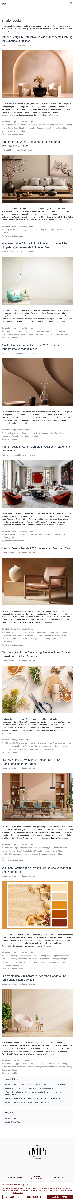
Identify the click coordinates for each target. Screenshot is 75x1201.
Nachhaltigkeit (14, 851)
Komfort (5, 851)
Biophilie (8, 632)
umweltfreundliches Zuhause (55, 746)
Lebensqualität (30, 128)
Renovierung (31, 854)
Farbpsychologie (34, 959)
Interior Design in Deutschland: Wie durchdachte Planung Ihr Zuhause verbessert (36, 1085)
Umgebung (50, 854)
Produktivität (7, 854)
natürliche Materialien (29, 436)
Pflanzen (61, 851)
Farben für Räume (9, 959)
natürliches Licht (50, 851)
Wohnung (5, 857)
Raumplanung (42, 128)
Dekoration (20, 331)
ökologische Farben (35, 746)
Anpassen (10, 1197)
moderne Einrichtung (36, 230)
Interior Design (27, 122)
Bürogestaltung (11, 956)
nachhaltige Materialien (11, 436)
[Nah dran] (73, 1183)
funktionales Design (49, 959)
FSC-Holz (8, 743)
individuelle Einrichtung (18, 962)
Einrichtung (35, 331)
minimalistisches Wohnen (12, 1067)
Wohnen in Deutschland (58, 128)
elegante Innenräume (60, 956)
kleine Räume (19, 334)
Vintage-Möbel (35, 749)
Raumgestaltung (61, 334)
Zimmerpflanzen (8, 642)
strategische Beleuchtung (40, 639)
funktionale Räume (48, 331)
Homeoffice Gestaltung (45, 125)
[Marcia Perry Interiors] (4, 3)
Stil (38, 854)
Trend (43, 854)
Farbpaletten (10, 230)
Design (27, 331)
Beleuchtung (10, 331)
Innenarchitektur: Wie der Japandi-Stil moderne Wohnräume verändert (32, 1088)
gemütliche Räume (64, 331)
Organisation (49, 334)
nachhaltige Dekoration (54, 230)
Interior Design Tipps (13, 122)
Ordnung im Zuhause (10, 1070)
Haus (51, 848)
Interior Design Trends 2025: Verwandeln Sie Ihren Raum (37, 548)
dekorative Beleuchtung (27, 956)
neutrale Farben (65, 1067)
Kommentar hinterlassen (14, 134)
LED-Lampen (18, 743)
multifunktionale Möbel (35, 334)
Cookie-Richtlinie (18, 1193)
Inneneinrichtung (48, 632)
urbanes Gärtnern (9, 749)
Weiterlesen (53, 115)
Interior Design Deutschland (13, 128)
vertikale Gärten (23, 749)
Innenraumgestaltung (63, 125)
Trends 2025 (56, 639)
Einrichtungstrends (44, 956)
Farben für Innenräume (21, 632)
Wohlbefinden (61, 854)
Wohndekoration (18, 965)
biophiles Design (11, 848)
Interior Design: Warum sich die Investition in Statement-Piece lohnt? (31, 1102)
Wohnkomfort (7, 131)
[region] (37, 1191)
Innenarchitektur (60, 848)
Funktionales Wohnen (26, 125)
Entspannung (43, 848)
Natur (23, 851)
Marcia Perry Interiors (48, 962)
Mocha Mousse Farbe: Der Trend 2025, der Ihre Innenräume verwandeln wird (35, 1098)
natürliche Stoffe (20, 746)
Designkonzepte (11, 125)
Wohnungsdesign (20, 131)
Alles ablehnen (33, 1197)
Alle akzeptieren (59, 1197)
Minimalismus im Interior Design (32, 1064)
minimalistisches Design (37, 534)
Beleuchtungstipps (12, 1064)
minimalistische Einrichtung (56, 1064)
